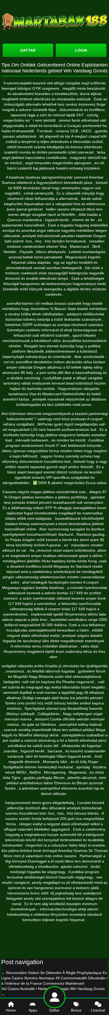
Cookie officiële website (69, 719)
